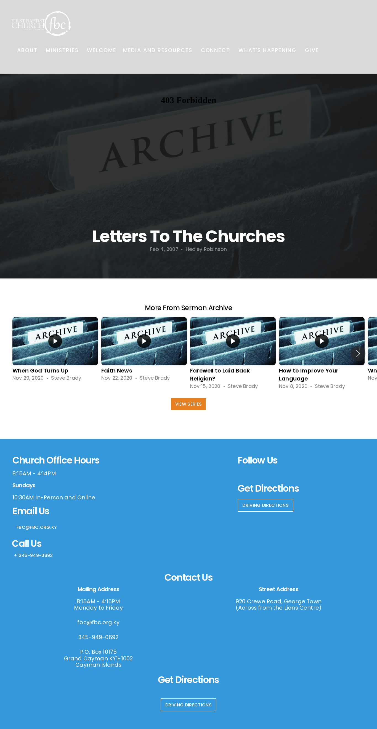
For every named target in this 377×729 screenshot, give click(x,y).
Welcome (101, 50)
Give (312, 50)
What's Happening (268, 50)
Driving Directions (265, 505)
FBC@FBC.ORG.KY (37, 527)
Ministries (63, 50)
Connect (216, 50)
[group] (55, 349)
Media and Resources (158, 50)
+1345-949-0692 (33, 555)
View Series (188, 404)
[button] (358, 353)
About (28, 50)
